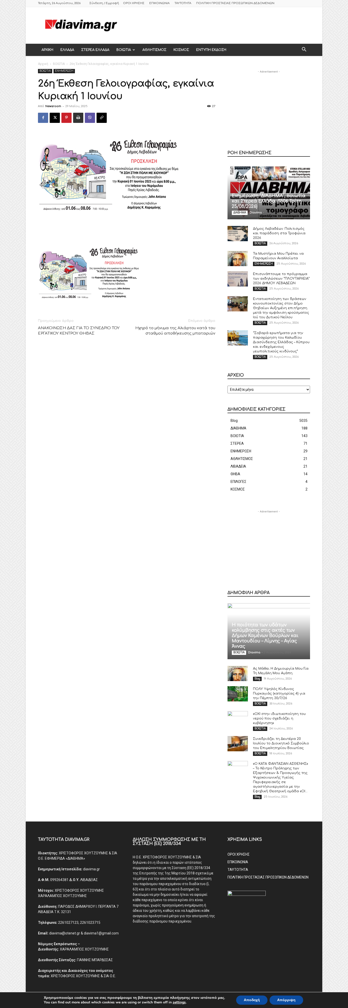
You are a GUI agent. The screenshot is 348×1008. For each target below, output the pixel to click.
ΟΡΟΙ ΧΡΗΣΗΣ (133, 3)
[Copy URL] (102, 118)
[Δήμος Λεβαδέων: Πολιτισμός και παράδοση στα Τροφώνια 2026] (237, 233)
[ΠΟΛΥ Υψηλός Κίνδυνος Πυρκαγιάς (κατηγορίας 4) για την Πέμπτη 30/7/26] (237, 693)
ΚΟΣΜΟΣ (181, 50)
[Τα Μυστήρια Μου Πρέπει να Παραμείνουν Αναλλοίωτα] (237, 258)
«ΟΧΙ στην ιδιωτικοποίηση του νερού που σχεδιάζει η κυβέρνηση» (279, 718)
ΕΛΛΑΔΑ (67, 50)
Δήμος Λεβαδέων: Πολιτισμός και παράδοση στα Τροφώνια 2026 (279, 233)
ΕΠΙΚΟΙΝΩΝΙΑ (159, 3)
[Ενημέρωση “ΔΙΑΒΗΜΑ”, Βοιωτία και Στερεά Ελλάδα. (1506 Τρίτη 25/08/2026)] (268, 191)
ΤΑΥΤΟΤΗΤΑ (183, 3)
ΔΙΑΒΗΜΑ (239, 212)
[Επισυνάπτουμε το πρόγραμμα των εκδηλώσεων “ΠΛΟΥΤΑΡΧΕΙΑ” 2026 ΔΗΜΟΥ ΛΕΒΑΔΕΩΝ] (237, 278)
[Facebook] (43, 118)
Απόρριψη (286, 1000)
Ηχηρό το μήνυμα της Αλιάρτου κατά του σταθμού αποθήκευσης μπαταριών (175, 331)
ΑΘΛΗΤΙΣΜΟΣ (154, 50)
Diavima (256, 212)
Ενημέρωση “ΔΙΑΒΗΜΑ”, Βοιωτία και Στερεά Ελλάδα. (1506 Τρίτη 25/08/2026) (268, 201)
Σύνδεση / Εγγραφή (104, 3)
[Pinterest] (66, 118)
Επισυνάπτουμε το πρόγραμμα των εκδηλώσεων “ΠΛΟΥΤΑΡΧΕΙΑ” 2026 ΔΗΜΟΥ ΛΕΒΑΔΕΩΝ (281, 278)
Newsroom (53, 106)
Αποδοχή (252, 1000)
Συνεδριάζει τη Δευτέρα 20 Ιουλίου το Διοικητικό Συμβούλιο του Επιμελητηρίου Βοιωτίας (281, 743)
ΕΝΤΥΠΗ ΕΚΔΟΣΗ (211, 50)
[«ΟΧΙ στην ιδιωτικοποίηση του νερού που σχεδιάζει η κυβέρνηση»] (237, 718)
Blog (257, 678)
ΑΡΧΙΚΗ (47, 50)
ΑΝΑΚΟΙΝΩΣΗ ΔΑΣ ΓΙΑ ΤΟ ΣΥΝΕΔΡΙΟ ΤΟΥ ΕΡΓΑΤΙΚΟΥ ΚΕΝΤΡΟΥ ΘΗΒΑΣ (78, 331)
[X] (55, 118)
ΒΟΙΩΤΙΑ (123, 50)
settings (179, 1002)
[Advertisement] (217, 25)
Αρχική (43, 64)
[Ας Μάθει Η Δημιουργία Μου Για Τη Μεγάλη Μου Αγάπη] (237, 673)
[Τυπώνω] (78, 118)
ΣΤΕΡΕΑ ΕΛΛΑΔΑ (95, 50)
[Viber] (90, 118)
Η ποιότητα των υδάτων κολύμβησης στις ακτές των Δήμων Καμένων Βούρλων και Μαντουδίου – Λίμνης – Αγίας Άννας (265, 636)
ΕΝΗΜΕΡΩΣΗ (64, 70)
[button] (304, 50)
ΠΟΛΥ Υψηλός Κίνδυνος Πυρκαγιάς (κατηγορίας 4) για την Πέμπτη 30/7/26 (279, 693)
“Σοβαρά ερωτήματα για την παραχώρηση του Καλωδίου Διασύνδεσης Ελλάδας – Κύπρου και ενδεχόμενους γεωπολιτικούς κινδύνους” (281, 342)
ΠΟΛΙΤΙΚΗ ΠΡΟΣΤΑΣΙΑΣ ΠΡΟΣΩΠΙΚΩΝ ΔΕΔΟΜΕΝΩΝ (235, 3)
